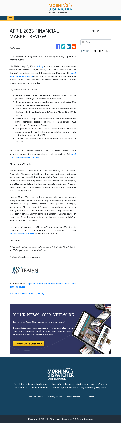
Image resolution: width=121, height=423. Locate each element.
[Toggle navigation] (10, 18)
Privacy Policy (55, 396)
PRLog (40, 66)
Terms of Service (35, 396)
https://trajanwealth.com (22, 233)
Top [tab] (94, 51)
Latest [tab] (85, 51)
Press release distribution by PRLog (27, 293)
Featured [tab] (105, 51)
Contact (90, 396)
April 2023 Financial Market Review (45, 283)
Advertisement (74, 396)
